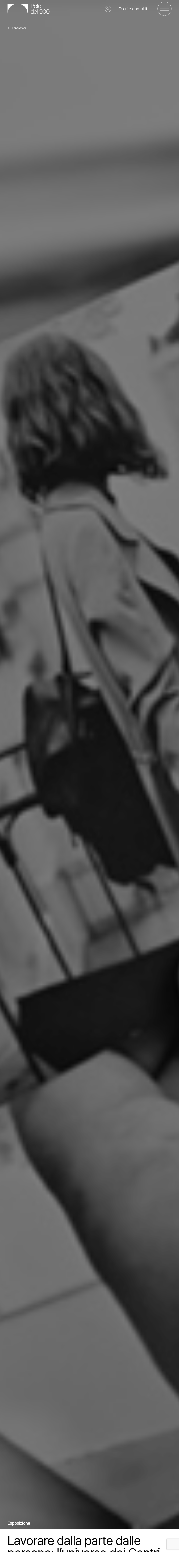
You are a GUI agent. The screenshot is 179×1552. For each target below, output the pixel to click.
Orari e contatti (133, 8)
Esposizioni (19, 28)
